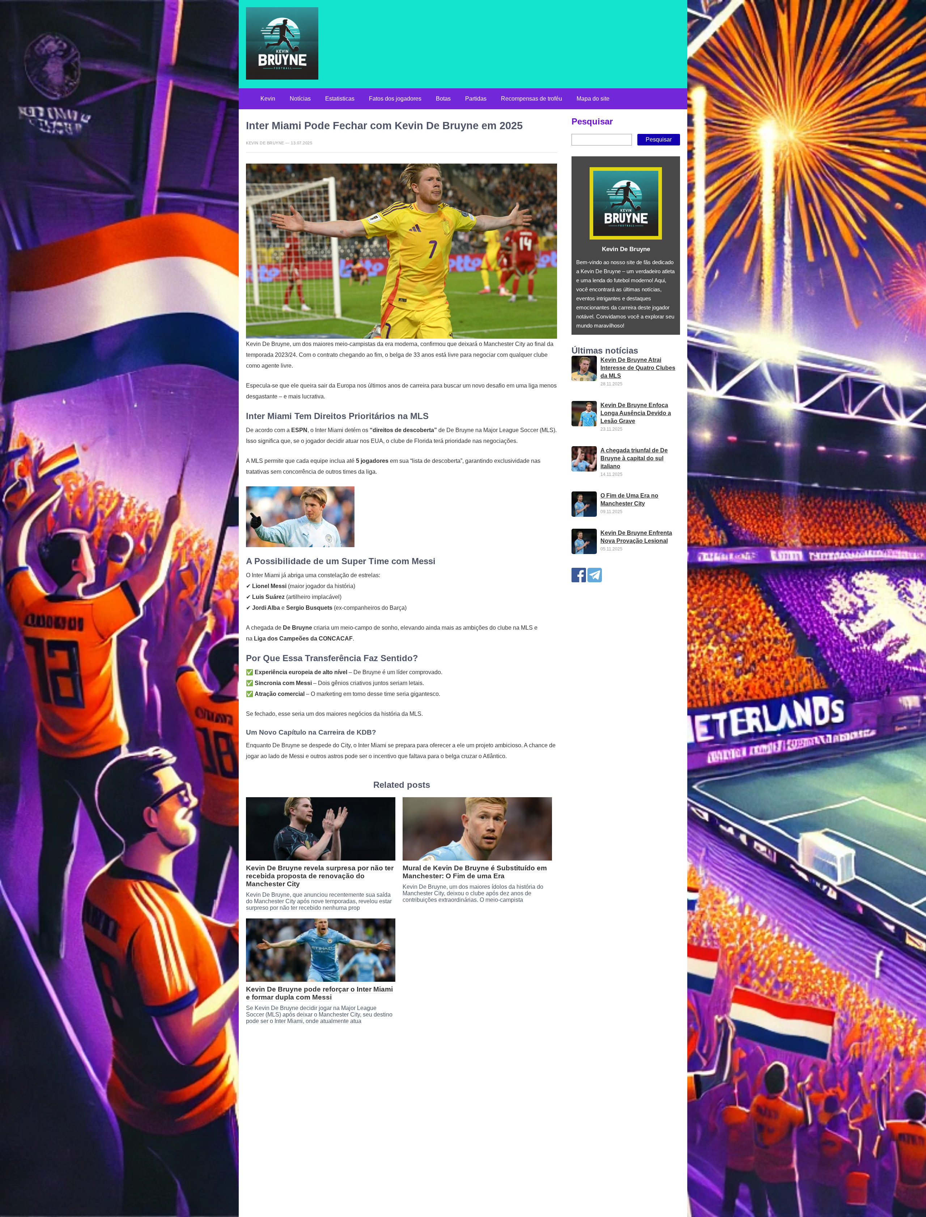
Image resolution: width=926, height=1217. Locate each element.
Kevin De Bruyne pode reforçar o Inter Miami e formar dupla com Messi (319, 993)
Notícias (300, 99)
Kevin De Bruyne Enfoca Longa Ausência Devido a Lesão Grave (635, 413)
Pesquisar (592, 121)
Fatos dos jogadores (395, 99)
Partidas (476, 99)
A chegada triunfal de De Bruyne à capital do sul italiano (634, 458)
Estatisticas (339, 99)
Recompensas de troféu (531, 99)
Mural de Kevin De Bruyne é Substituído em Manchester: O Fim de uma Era (475, 872)
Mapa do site (593, 99)
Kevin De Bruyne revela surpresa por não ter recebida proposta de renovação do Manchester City (320, 876)
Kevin (267, 99)
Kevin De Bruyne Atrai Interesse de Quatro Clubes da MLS (637, 368)
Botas (443, 99)
